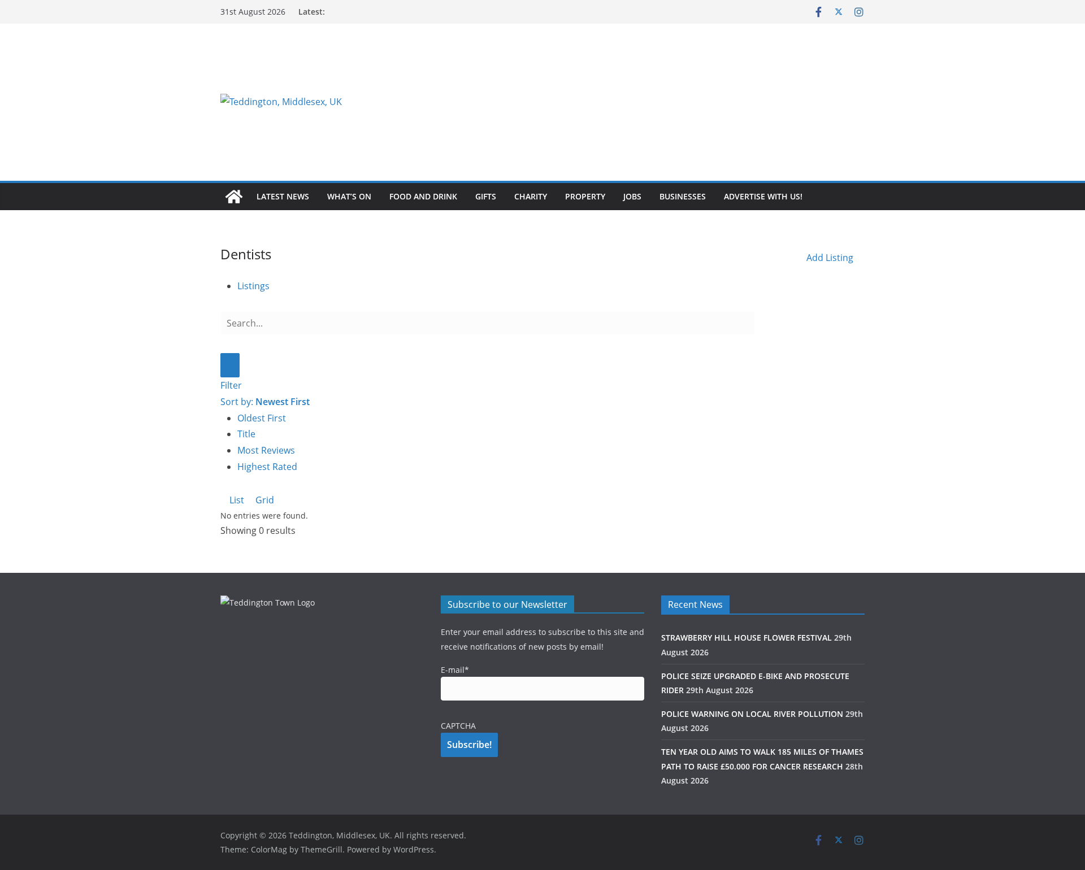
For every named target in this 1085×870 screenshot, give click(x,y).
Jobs (632, 196)
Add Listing (829, 257)
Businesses (682, 196)
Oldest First (261, 418)
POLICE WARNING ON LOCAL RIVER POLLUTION (752, 713)
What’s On (349, 196)
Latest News (283, 196)
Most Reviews (266, 450)
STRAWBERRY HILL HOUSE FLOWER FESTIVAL (746, 637)
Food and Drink (423, 196)
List (235, 500)
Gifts (485, 196)
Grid (263, 500)
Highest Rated (267, 466)
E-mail (455, 669)
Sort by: (265, 401)
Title (246, 434)
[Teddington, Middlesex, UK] (234, 196)
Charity (530, 196)
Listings (253, 286)
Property (585, 196)
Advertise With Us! (763, 196)
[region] (681, 102)
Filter (231, 385)
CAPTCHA (458, 725)
